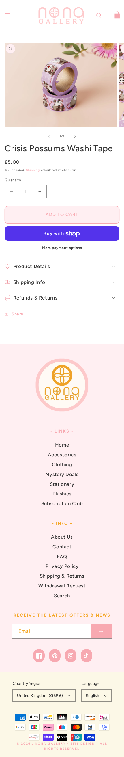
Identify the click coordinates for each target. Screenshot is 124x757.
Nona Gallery (50, 743)
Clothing (62, 464)
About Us (62, 537)
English (92, 695)
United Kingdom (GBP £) (40, 695)
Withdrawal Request (61, 586)
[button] (7, 15)
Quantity (13, 180)
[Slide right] (75, 136)
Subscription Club (62, 503)
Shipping (33, 170)
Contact (61, 547)
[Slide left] (49, 136)
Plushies (62, 493)
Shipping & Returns (62, 576)
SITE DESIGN (83, 743)
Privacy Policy (62, 566)
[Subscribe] (101, 631)
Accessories (62, 454)
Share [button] (17, 314)
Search (62, 595)
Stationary (62, 484)
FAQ (62, 556)
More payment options (62, 247)
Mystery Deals (61, 474)
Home (62, 445)
